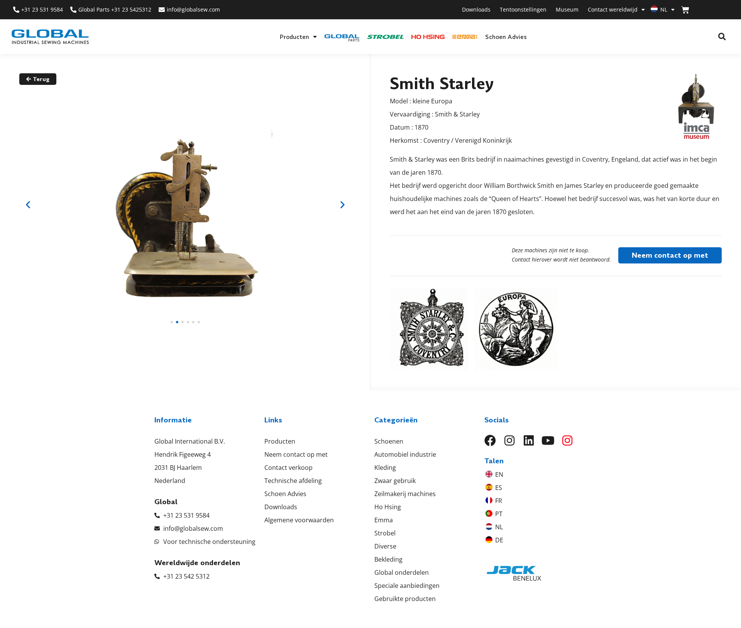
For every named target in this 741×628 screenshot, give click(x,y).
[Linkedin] (529, 440)
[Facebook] (490, 440)
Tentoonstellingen (523, 9)
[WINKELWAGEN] (685, 10)
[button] (722, 37)
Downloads (476, 9)
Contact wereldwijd (613, 9)
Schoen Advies (506, 37)
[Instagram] (509, 440)
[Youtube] (548, 440)
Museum (567, 9)
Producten (294, 37)
